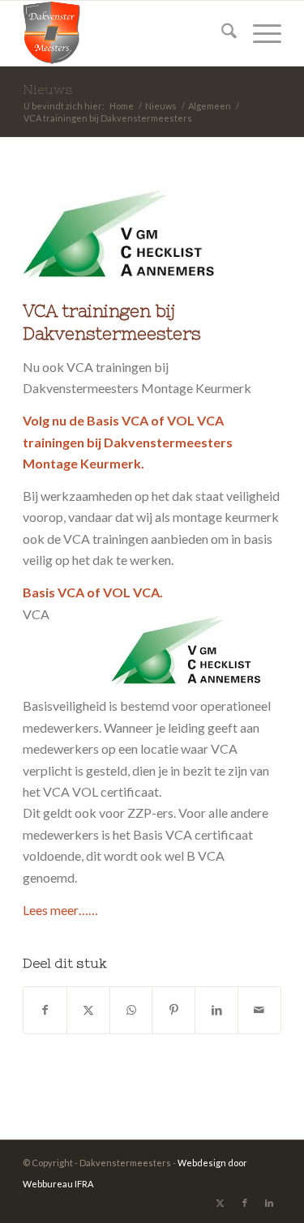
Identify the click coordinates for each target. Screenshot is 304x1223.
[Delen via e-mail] (259, 1010)
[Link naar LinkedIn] (269, 1203)
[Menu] (259, 33)
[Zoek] (221, 33)
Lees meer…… (60, 909)
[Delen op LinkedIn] (216, 1010)
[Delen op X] (88, 1010)
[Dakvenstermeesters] (126, 33)
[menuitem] (221, 33)
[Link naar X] (220, 1203)
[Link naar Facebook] (245, 1203)
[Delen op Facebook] (45, 1010)
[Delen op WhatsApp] (131, 1010)
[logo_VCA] (132, 235)
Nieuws (48, 89)
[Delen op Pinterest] (173, 1010)
